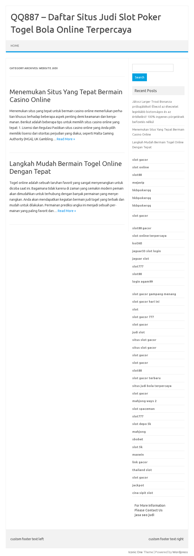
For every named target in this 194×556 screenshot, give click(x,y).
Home (15, 45)
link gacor (140, 462)
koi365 (137, 243)
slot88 (137, 174)
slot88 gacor (141, 228)
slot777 (137, 266)
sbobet (137, 439)
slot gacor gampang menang (154, 294)
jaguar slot (140, 258)
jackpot (138, 485)
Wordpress (180, 552)
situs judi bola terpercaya (152, 385)
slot (135, 309)
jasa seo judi (144, 515)
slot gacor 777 (143, 316)
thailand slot (142, 469)
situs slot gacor (144, 339)
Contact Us (154, 510)
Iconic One (135, 552)
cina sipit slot (142, 492)
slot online (140, 167)
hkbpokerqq (141, 190)
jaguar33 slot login (146, 251)
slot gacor (140, 159)
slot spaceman (143, 408)
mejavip (138, 182)
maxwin (138, 454)
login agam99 (142, 281)
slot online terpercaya (149, 235)
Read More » (66, 139)
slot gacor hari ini (145, 301)
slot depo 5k (141, 423)
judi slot (138, 332)
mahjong (139, 431)
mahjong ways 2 (144, 401)
